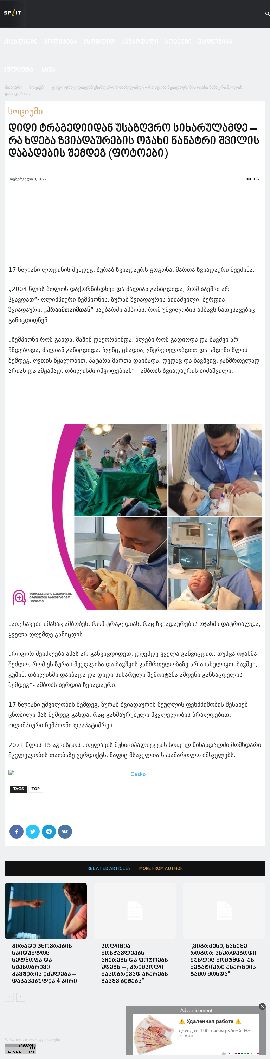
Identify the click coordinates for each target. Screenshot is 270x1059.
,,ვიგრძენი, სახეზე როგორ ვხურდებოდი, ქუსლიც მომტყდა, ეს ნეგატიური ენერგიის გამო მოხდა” (224, 960)
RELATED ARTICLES (109, 869)
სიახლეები (20, 42)
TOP (36, 789)
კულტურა (18, 70)
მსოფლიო (99, 42)
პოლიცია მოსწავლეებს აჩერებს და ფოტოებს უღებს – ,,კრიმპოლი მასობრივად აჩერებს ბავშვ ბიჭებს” (134, 964)
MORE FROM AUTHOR (161, 869)
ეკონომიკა (215, 42)
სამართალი (140, 42)
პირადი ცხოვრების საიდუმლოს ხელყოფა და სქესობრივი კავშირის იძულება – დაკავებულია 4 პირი (44, 964)
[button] (261, 14)
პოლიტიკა (60, 42)
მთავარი (13, 87)
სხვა (48, 70)
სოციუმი (178, 42)
